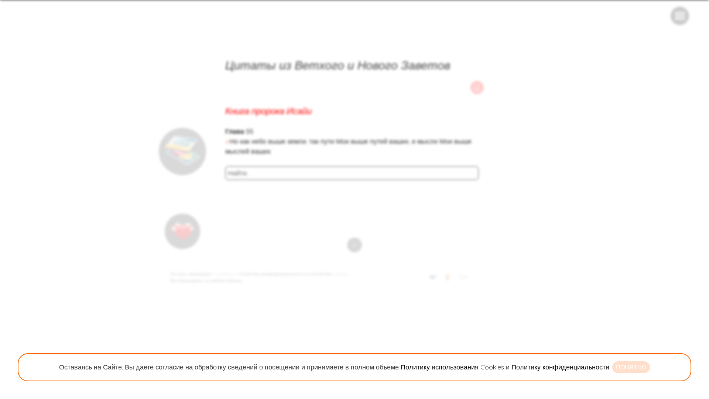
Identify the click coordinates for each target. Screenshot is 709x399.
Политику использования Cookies (452, 367)
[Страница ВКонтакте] (432, 278)
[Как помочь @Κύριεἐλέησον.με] (182, 151)
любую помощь (226, 280)
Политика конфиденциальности (272, 274)
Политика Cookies (329, 274)
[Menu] (680, 16)
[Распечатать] (477, 87)
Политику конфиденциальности (560, 367)
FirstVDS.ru (223, 274)
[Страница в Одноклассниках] (448, 278)
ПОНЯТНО (631, 367)
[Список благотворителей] (182, 231)
